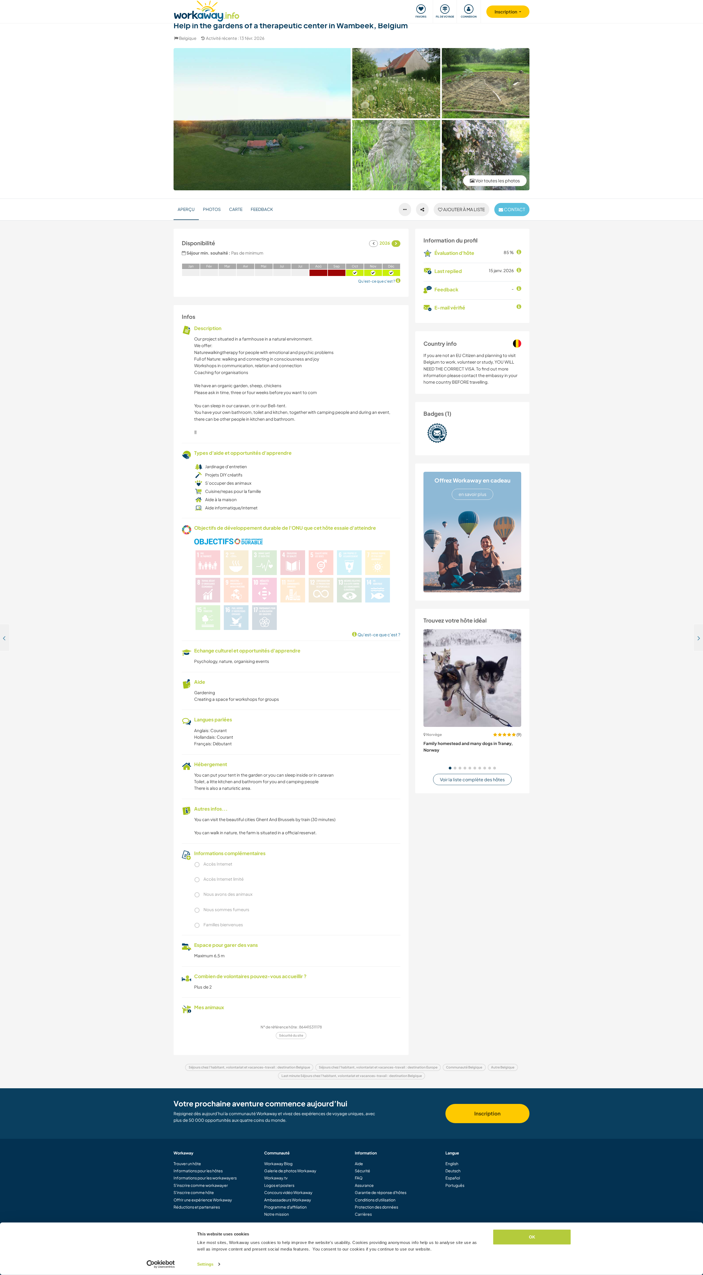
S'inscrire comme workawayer (201, 1185)
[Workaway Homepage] (207, 10)
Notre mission (276, 1214)
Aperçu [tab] (186, 209)
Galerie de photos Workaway (290, 1170)
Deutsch (453, 1170)
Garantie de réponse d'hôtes (380, 1192)
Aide (359, 1163)
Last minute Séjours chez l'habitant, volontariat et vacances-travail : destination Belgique (351, 1076)
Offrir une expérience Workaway (203, 1199)
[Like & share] (422, 209)
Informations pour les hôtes (198, 1170)
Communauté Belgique (464, 1067)
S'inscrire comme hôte (194, 1192)
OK (532, 1237)
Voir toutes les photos (497, 180)
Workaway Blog (278, 1163)
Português (454, 1185)
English (451, 1163)
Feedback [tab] (262, 209)
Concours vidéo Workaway (288, 1192)
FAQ (358, 1177)
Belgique (187, 38)
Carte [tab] (235, 209)
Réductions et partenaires (197, 1206)
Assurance (364, 1185)
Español (452, 1177)
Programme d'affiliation (285, 1206)
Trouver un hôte (187, 1163)
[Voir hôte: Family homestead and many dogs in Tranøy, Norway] (472, 678)
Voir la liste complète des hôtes (472, 779)
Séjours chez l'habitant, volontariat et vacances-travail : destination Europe (378, 1067)
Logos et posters (279, 1185)
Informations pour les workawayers (205, 1177)
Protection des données (376, 1206)
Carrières (363, 1214)
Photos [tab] (212, 209)
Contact (514, 209)
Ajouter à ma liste (463, 209)
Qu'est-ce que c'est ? (378, 634)
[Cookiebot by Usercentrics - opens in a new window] (161, 1264)
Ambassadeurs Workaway (287, 1199)
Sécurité (362, 1170)
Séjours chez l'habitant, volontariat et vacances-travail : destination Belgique (249, 1067)
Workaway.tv (276, 1177)
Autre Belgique (502, 1067)
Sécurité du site (291, 1035)
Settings (205, 1264)
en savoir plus (472, 494)
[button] (450, 768)
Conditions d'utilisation (375, 1199)
